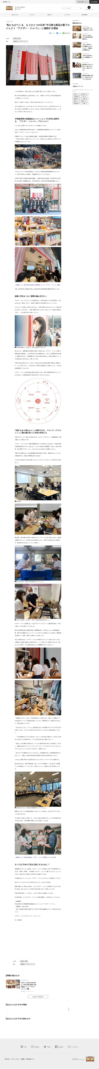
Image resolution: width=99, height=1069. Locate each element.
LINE (25, 1047)
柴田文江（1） (77, 98)
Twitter (48, 1047)
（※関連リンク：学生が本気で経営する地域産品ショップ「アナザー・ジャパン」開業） (38, 285)
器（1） (85, 96)
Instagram (36, 1047)
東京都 (15, 38)
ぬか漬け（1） (84, 94)
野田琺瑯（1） (77, 103)
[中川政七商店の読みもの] (15, 8)
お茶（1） (76, 94)
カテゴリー (32, 14)
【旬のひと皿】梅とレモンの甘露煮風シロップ (87, 57)
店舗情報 (95, 1)
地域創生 (16, 41)
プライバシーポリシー (15, 1059)
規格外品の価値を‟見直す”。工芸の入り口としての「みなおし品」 (87, 77)
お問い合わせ (7, 1059)
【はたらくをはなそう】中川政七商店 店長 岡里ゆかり (87, 37)
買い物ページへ (6, 1)
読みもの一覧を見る (38, 996)
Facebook (60, 1047)
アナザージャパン (23, 41)
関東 (19, 38)
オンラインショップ (89, 9)
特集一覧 (49, 14)
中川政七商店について (82, 1)
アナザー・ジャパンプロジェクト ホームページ (27, 916)
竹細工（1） (84, 101)
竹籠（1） (76, 101)
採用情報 (22, 1059)
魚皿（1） (85, 103)
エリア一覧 (66, 14)
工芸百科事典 (84, 14)
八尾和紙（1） (77, 96)
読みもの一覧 (15, 14)
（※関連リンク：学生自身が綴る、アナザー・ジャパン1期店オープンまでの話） (36, 857)
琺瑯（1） (85, 98)
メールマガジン (74, 1047)
